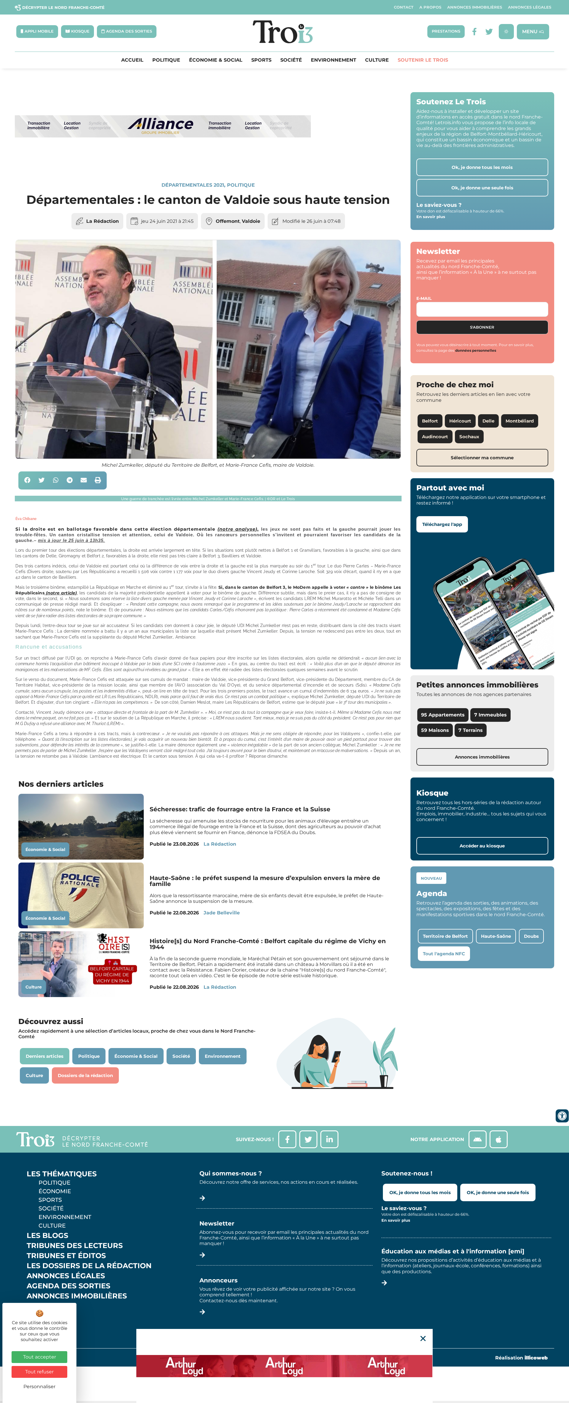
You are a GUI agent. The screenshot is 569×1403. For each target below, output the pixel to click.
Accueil (132, 60)
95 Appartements (443, 715)
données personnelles (475, 350)
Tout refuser (39, 1372)
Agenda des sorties (68, 1286)
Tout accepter (39, 1357)
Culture (377, 60)
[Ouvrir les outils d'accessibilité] (562, 1115)
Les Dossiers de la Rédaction (89, 1265)
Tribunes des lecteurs (75, 1245)
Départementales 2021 (193, 185)
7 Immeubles (490, 715)
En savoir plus (430, 216)
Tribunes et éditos (66, 1255)
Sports (261, 60)
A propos (430, 7)
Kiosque (44, 1306)
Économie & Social (215, 60)
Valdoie (251, 221)
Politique (166, 60)
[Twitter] (489, 31)
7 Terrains (470, 730)
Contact (403, 7)
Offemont (228, 221)
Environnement (333, 60)
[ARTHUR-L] (284, 1366)
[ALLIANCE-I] (163, 161)
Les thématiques (62, 1174)
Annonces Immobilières (474, 7)
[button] (27, 480)
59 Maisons (435, 730)
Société (291, 60)
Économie (55, 1191)
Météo (40, 1316)
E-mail (423, 298)
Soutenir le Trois (423, 60)
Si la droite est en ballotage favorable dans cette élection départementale (137, 529)
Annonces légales (529, 7)
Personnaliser (39, 1386)
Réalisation (521, 1358)
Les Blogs (47, 1235)
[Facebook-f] (474, 31)
